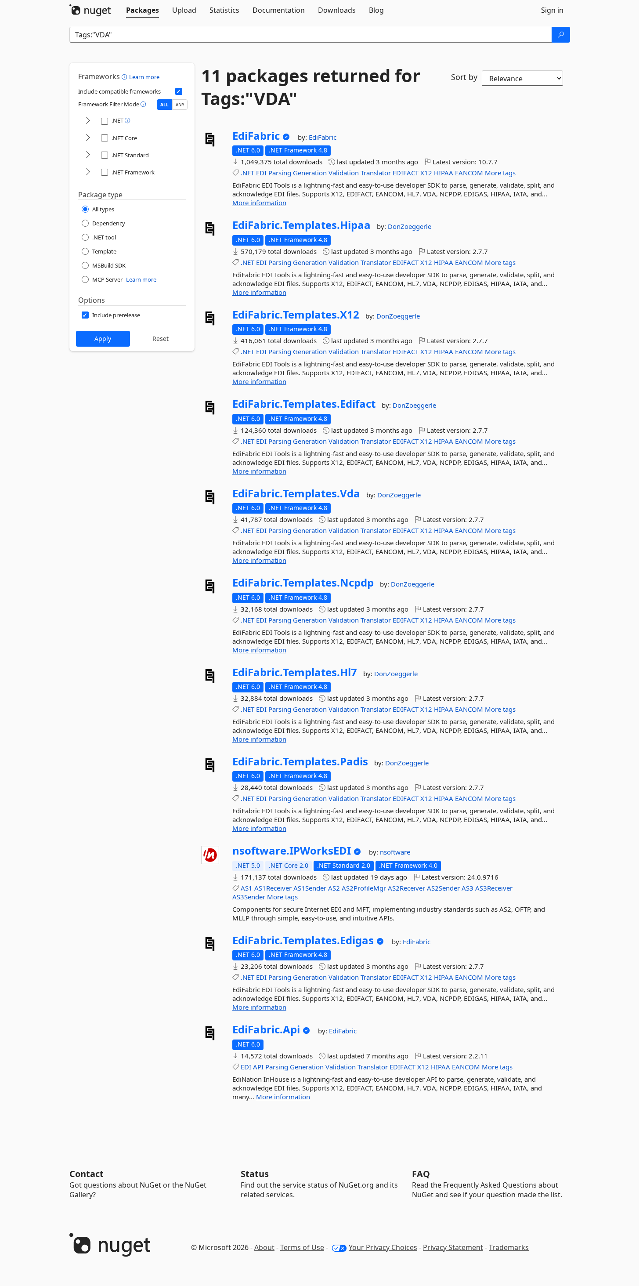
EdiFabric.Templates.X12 (295, 314)
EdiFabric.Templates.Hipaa (301, 225)
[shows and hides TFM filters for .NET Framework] (87, 172)
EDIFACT (406, 172)
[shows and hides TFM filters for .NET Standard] (87, 155)
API (258, 1066)
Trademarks (509, 1247)
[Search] (561, 35)
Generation (310, 172)
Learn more (144, 77)
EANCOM (469, 172)
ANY (180, 104)
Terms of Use (302, 1247)
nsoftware (395, 852)
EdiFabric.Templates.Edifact (303, 404)
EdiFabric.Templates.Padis (300, 761)
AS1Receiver (273, 888)
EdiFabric (256, 136)
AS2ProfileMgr (364, 888)
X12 (426, 172)
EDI (261, 172)
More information (259, 202)
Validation (344, 172)
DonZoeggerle (409, 226)
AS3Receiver (494, 888)
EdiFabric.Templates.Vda (296, 493)
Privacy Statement (453, 1247)
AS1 (247, 888)
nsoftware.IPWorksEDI (291, 850)
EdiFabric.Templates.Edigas (303, 940)
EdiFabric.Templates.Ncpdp (303, 582)
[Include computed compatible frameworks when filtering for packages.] (179, 91)
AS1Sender (309, 888)
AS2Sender (443, 888)
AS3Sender (248, 896)
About (264, 1247)
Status (255, 1174)
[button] (125, 76)
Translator (376, 172)
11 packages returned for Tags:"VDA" (310, 87)
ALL (164, 104)
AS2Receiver (406, 888)
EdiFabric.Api (266, 1029)
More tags (500, 172)
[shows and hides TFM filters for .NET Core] (87, 138)
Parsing (279, 172)
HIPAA (443, 172)
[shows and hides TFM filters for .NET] (87, 121)
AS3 (467, 888)
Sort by (464, 77)
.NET (247, 172)
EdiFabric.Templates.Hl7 (294, 672)
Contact (86, 1174)
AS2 (334, 888)
